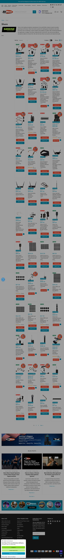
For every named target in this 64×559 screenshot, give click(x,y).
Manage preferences (13, 553)
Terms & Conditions (12, 556)
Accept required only (13, 550)
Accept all (13, 547)
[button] (3, 279)
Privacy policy (4, 556)
